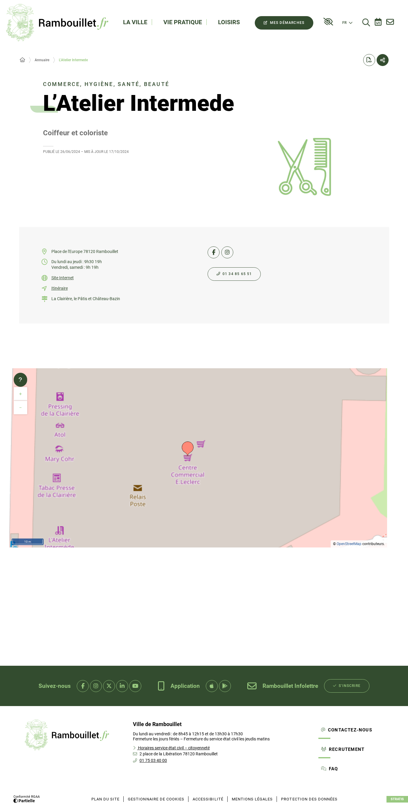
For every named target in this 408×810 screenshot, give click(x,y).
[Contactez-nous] (390, 23)
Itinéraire (59, 288)
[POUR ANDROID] (225, 686)
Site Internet (62, 277)
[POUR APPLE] (212, 686)
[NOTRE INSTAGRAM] (96, 686)
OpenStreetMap (349, 544)
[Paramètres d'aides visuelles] (328, 22)
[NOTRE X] (109, 686)
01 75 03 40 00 (153, 760)
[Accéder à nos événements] (378, 23)
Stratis (397, 799)
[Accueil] (22, 60)
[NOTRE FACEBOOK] (83, 686)
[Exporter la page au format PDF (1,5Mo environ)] (369, 60)
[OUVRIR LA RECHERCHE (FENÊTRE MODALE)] (366, 23)
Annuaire (42, 60)
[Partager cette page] (383, 60)
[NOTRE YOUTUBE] (135, 686)
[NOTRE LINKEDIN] (122, 686)
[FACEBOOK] (214, 252)
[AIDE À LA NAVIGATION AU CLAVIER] (20, 380)
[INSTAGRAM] (227, 252)
